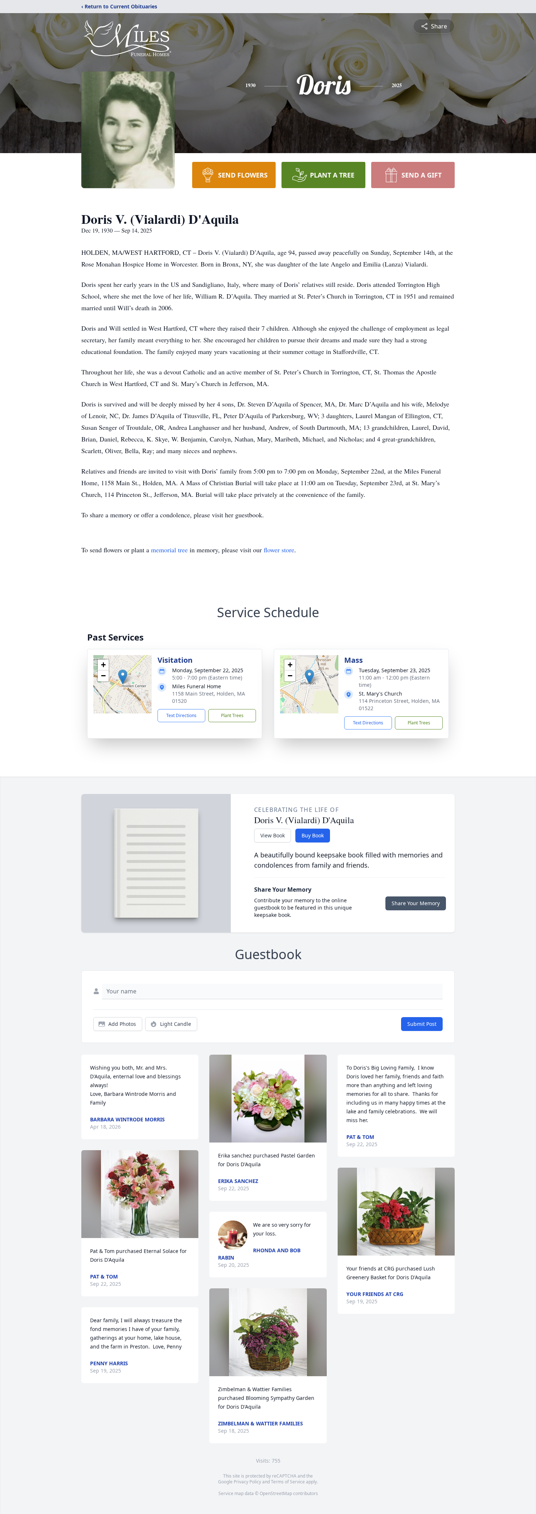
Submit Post (421, 1023)
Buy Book (313, 835)
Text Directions (181, 715)
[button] (122, 676)
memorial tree (169, 549)
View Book (272, 835)
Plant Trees (232, 715)
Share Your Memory (416, 903)
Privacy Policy (247, 1482)
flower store (279, 549)
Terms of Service (288, 1482)
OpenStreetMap (276, 1493)
